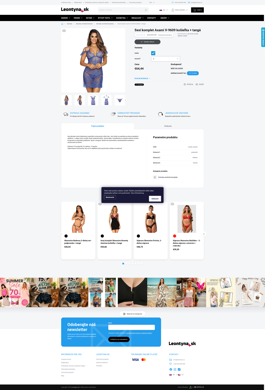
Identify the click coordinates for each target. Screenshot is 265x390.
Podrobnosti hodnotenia (165, 35)
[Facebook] (170, 369)
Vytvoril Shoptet (183, 387)
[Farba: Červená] (174, 236)
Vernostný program (135, 2)
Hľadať (146, 10)
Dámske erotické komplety (168, 177)
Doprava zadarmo (102, 362)
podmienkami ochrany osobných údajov (139, 333)
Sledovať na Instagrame (134, 314)
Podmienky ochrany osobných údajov (97, 2)
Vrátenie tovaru (66, 2)
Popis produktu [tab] (97, 126)
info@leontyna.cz (179, 360)
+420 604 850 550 (179, 364)
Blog (62, 376)
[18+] (114, 219)
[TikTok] (179, 369)
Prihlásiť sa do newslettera (118, 339)
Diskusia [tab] (168, 126)
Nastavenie (110, 197)
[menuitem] (66, 18)
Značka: (182, 36)
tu (143, 193)
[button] (123, 264)
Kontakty (99, 366)
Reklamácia (78, 2)
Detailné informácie (141, 78)
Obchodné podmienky (119, 2)
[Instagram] (174, 369)
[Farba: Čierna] (66, 236)
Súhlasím (155, 199)
